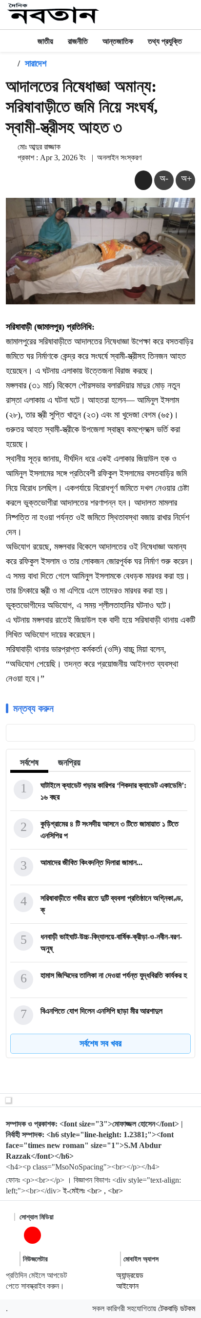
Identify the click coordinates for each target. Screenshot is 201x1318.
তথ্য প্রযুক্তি (165, 41)
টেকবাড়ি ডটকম (176, 1308)
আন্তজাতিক (117, 41)
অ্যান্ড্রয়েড (129, 1275)
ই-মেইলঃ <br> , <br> (93, 1191)
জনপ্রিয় (69, 762)
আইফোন (127, 1286)
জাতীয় (45, 41)
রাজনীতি (78, 41)
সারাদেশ (35, 63)
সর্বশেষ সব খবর (100, 1043)
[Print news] (143, 180)
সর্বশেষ (29, 762)
